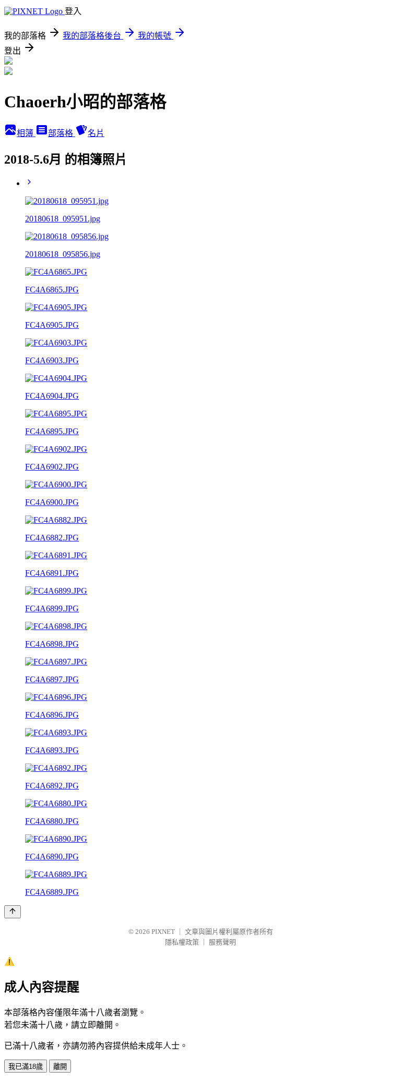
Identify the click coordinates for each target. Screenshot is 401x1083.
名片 (96, 133)
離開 (60, 1066)
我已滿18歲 (25, 1066)
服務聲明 (222, 942)
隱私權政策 (182, 942)
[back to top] (12, 911)
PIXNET (163, 932)
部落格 (61, 133)
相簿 (26, 133)
